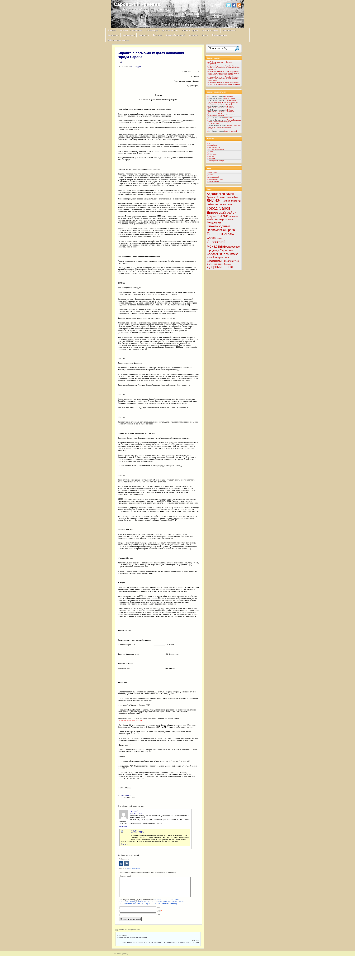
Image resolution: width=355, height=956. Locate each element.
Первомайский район (221, 230)
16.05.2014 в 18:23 (137, 833)
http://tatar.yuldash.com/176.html (130, 720)
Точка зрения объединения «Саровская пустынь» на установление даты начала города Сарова (160, 943)
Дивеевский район (221, 212)
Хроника (211, 156)
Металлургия (219, 219)
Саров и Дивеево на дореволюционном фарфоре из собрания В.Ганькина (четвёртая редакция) (223, 102)
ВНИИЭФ (214, 201)
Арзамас (211, 197)
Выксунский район (223, 204)
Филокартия (128, 35)
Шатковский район (215, 264)
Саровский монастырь (216, 244)
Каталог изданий (210, 30)
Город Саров (218, 208)
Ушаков (209, 257)
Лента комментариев (215, 179)
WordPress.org (213, 181)
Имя (159, 907)
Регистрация (212, 172)
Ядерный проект (220, 267)
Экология (211, 158)
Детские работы (170, 30)
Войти (210, 175)
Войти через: (124, 859)
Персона (214, 234)
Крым (224, 215)
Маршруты (144, 35)
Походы (211, 152)
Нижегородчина (218, 226)
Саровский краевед (137, 4)
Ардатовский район (220, 194)
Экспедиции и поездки (216, 160)
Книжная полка (219, 35)
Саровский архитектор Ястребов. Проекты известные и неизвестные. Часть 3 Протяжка (224, 83)
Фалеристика (228, 30)
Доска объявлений (175, 35)
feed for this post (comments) (127, 930)
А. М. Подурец (136, 67)
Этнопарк (227, 264)
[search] (237, 48)
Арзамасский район (227, 197)
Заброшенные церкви (118, 40)
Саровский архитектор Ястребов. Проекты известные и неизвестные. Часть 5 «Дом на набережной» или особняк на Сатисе (223, 73)
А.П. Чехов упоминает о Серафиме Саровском (221, 107)
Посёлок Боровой (229, 98)
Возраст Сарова (190, 30)
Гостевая (157, 35)
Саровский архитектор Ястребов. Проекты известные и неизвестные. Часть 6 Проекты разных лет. (223, 67)
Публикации (212, 154)
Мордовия (214, 222)
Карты (205, 35)
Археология (212, 143)
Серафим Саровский (220, 252)
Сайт (159, 914)
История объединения (131, 30)
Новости (111, 30)
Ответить (123, 826)
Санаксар (219, 238)
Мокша (230, 219)
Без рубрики (125, 796)
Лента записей (213, 177)
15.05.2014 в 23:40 (136, 813)
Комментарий (125, 876)
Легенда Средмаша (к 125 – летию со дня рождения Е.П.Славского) (224, 121)
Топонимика (230, 254)
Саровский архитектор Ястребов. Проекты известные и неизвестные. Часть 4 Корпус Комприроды (223, 78)
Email (159, 911)
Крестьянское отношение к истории (132, 937)
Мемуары (193, 35)
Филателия (112, 35)
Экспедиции (152, 30)
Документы (214, 216)
